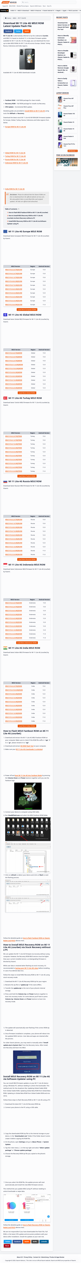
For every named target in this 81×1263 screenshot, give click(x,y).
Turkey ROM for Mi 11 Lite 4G (15, 156)
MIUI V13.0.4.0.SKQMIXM (13, 384)
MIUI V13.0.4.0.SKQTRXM (13, 456)
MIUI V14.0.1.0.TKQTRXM (13, 440)
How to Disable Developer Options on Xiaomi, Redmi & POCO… (63, 55)
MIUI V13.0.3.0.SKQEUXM (13, 301)
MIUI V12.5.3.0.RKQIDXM (13, 634)
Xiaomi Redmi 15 (69, 122)
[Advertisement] (27, 86)
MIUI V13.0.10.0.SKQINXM (14, 690)
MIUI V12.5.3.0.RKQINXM (13, 721)
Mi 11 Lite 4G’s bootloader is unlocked (29, 749)
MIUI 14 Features (36, 10)
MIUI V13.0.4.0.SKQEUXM (13, 297)
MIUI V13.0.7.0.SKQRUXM (13, 531)
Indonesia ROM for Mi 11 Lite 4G (16, 163)
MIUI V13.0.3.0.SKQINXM (13, 705)
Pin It (7, 1246)
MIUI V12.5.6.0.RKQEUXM (13, 304)
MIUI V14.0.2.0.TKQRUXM (13, 519)
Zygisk (65, 10)
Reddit (27, 1241)
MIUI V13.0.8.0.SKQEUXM (13, 281)
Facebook (17, 1241)
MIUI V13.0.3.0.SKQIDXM (13, 622)
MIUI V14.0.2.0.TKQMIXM (13, 361)
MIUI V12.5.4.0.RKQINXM (13, 717)
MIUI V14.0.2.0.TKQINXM (13, 686)
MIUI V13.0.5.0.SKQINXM (13, 702)
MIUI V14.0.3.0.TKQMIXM (13, 357)
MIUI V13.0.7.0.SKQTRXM (13, 444)
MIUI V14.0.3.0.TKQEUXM (13, 270)
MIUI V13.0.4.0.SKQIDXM (13, 618)
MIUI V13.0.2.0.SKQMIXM (13, 388)
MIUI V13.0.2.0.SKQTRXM (13, 463)
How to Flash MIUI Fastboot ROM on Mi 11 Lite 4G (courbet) (28, 212)
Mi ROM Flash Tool (26, 746)
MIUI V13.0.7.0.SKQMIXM (13, 380)
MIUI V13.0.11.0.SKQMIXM (14, 364)
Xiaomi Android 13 (48, 10)
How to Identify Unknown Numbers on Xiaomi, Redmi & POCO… (63, 40)
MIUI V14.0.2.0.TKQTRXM (13, 436)
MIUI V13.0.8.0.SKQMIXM (13, 376)
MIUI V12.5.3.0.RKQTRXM (13, 471)
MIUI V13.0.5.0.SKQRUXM (13, 539)
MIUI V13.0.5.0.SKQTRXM (13, 452)
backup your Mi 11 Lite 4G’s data (26, 968)
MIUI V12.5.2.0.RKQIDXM (13, 638)
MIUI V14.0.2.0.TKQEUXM (13, 273)
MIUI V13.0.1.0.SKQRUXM (13, 547)
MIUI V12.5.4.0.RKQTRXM (13, 467)
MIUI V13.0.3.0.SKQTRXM (13, 459)
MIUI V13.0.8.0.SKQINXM (13, 694)
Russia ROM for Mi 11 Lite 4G (15, 159)
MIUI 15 (13, 10)
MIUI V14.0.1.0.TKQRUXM (13, 523)
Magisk (58, 10)
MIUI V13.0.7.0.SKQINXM (13, 698)
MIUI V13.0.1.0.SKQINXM (13, 713)
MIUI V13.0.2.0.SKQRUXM (13, 543)
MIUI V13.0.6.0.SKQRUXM (13, 535)
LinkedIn (44, 1241)
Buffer (35, 1241)
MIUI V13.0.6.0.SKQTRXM (13, 448)
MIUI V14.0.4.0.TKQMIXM (13, 353)
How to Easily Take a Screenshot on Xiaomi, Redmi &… (63, 83)
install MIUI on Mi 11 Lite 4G (35, 111)
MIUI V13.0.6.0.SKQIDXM (13, 611)
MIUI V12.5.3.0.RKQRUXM (13, 554)
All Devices (71, 151)
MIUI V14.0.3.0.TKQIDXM (13, 603)
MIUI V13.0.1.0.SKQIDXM (13, 630)
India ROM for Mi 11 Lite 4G (15, 189)
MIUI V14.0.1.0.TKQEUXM (13, 277)
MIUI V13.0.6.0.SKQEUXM (13, 289)
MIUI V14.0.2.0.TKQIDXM (13, 607)
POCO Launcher (73, 10)
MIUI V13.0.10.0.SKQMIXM (14, 368)
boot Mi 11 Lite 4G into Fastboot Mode (28, 775)
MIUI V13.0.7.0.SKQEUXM (13, 285)
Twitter (7, 1241)
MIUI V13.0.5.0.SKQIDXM (13, 614)
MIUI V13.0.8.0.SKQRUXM (13, 527)
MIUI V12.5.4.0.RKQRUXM (13, 550)
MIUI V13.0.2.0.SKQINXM (13, 709)
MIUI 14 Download (23, 10)
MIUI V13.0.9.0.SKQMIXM (13, 372)
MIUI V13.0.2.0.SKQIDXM (13, 626)
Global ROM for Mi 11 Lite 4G (15, 153)
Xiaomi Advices (20, 1260)
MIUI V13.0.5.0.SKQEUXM (13, 293)
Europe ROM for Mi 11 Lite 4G (15, 127)
